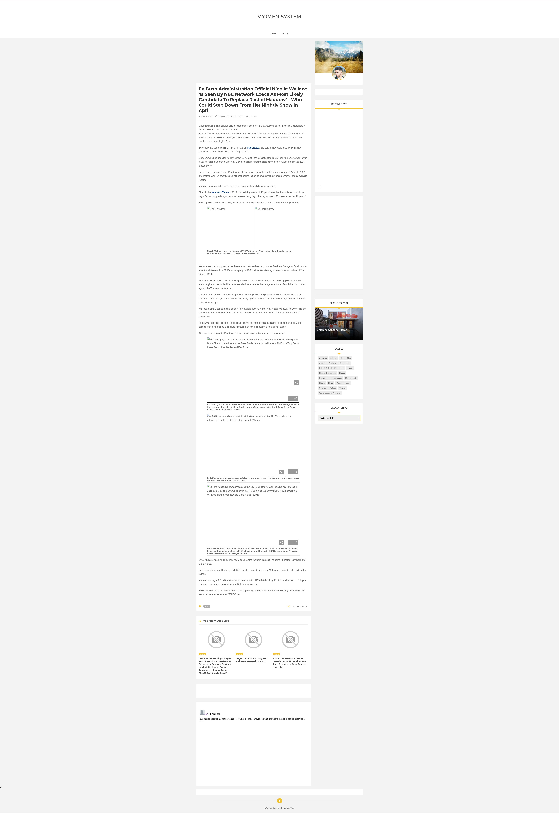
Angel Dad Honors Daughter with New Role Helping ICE (251, 660)
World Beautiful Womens (329, 393)
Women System (279, 17)
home (274, 33)
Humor (342, 373)
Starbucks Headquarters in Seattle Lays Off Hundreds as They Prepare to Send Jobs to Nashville (289, 662)
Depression (344, 363)
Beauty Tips (345, 358)
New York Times (220, 192)
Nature (322, 383)
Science (322, 388)
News (207, 606)
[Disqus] (253, 745)
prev (319, 187)
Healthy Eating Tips (327, 373)
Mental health (351, 378)
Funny (350, 368)
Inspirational (324, 378)
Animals (333, 358)
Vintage (333, 388)
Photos (339, 383)
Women (342, 388)
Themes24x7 (288, 808)
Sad (347, 383)
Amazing (323, 358)
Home (285, 33)
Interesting (337, 378)
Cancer (322, 363)
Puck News (253, 147)
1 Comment (238, 116)
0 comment (252, 116)
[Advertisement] (253, 61)
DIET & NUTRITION (327, 368)
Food (342, 368)
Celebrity (332, 363)
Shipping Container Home (332, 330)
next (321, 187)
